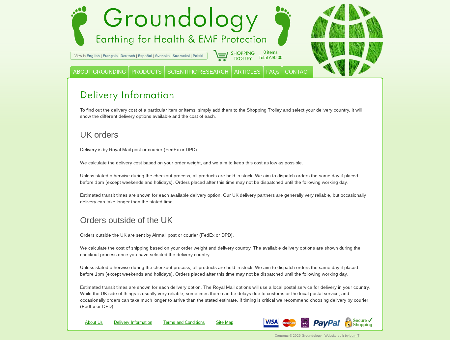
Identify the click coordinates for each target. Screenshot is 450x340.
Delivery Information (133, 322)
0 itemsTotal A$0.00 (270, 55)
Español (145, 56)
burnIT (354, 335)
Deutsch (128, 56)
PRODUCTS (146, 72)
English (93, 56)
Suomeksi (181, 56)
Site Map (224, 322)
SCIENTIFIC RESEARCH (198, 72)
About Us (94, 322)
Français (110, 56)
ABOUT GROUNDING (99, 72)
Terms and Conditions (184, 322)
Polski (198, 56)
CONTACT (298, 72)
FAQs (272, 72)
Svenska (162, 56)
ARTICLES (247, 72)
